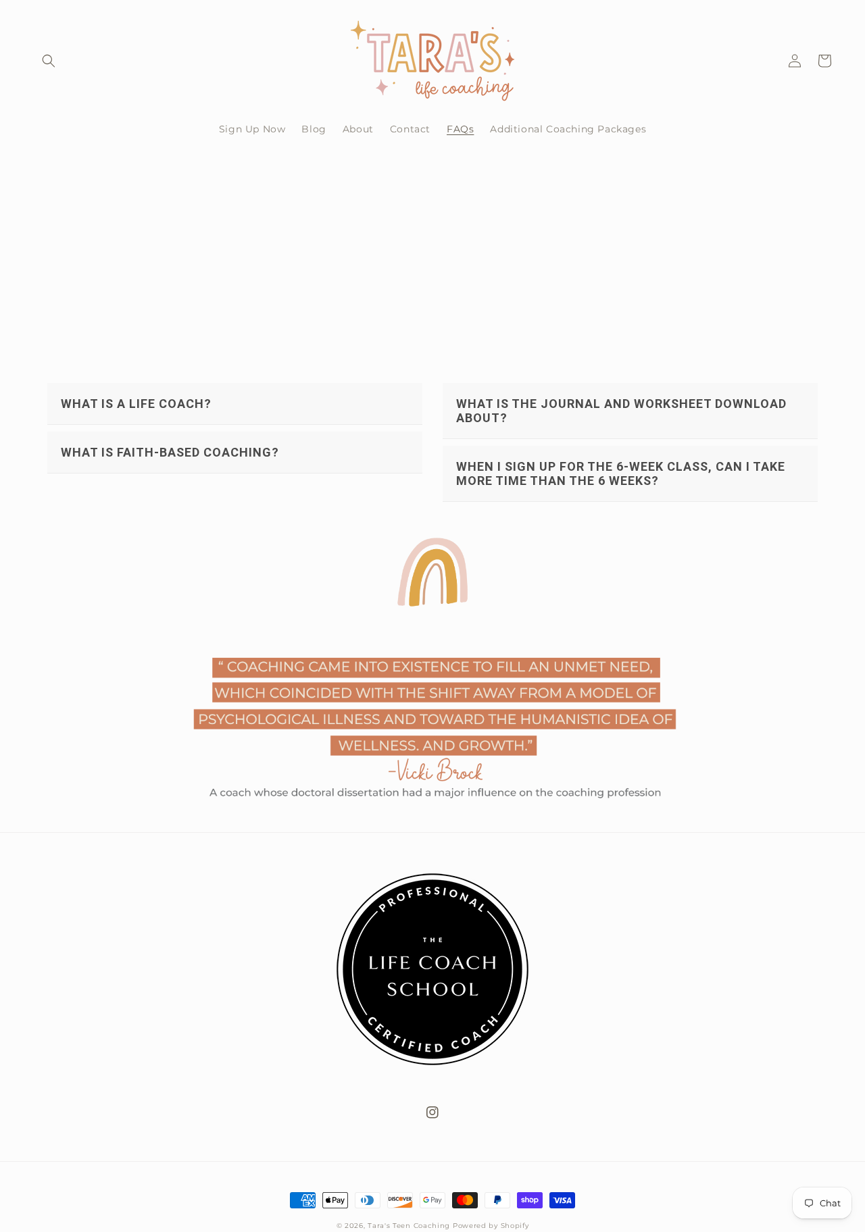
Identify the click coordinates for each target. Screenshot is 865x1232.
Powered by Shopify (491, 1225)
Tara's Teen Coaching (409, 1225)
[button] (49, 61)
